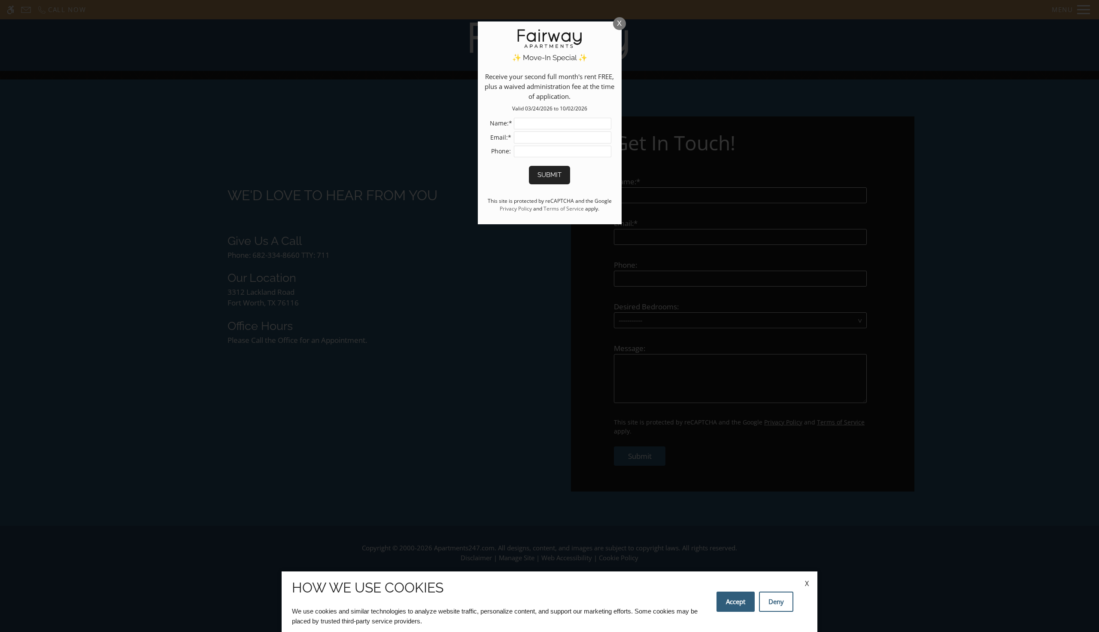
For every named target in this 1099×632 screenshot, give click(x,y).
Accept (735, 601)
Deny (776, 601)
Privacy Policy (516, 208)
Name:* (501, 123)
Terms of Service (563, 208)
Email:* (500, 137)
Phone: (501, 151)
